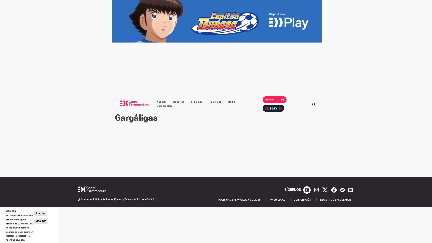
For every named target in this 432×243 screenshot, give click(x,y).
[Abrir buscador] (313, 103)
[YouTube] (307, 190)
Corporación (164, 106)
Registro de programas (336, 199)
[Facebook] (334, 190)
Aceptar (41, 213)
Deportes (178, 102)
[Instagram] (317, 190)
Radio (231, 102)
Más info (41, 221)
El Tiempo (197, 102)
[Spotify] (343, 190)
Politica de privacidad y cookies (239, 199)
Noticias (162, 102)
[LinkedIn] (350, 190)
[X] (325, 190)
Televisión (215, 102)
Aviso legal (277, 199)
